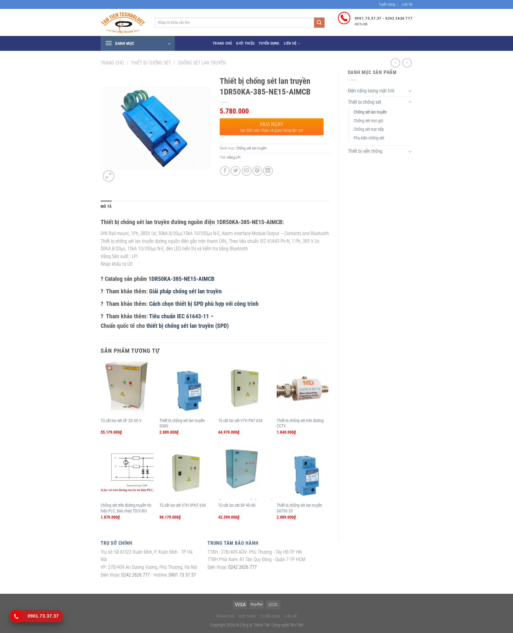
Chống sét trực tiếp (369, 129)
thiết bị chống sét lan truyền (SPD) (187, 325)
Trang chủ (222, 43)
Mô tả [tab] (106, 206)
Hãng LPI (233, 157)
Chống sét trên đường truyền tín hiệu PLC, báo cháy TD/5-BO (126, 508)
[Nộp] (319, 23)
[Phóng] (108, 176)
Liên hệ (407, 4)
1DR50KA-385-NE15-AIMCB (181, 278)
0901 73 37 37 (182, 575)
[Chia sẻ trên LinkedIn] (268, 171)
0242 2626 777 (135, 575)
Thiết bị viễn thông (365, 151)
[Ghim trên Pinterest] (257, 171)
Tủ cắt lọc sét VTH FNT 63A (240, 420)
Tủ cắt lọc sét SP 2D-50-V (121, 420)
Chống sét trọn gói (368, 120)
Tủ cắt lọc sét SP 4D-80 (237, 505)
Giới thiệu (245, 43)
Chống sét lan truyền (202, 63)
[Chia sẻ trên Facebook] (225, 171)
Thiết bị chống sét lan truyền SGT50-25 (299, 508)
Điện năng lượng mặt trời (371, 91)
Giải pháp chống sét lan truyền (185, 291)
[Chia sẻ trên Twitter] (235, 171)
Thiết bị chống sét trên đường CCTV (300, 423)
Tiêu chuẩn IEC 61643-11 (179, 316)
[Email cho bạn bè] (246, 171)
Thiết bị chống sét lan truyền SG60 (182, 423)
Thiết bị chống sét (151, 63)
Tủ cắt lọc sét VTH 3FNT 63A (182, 505)
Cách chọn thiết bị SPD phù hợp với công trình (204, 303)
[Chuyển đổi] (410, 90)
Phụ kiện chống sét (369, 138)
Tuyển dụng (387, 4)
